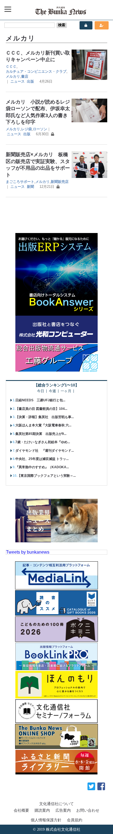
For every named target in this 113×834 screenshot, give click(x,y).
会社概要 (21, 810)
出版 (30, 81)
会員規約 (74, 820)
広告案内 (63, 810)
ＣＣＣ (11, 66)
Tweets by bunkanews (27, 552)
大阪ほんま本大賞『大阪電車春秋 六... (43, 425)
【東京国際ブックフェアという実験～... (46, 476)
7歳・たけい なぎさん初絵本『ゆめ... (42, 442)
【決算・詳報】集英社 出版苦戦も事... (44, 417)
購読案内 (42, 810)
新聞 (30, 187)
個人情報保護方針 (46, 820)
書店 (24, 76)
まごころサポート (20, 182)
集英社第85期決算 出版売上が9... (40, 434)
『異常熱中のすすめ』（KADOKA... (42, 467)
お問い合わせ (87, 810)
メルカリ (13, 76)
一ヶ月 (66, 391)
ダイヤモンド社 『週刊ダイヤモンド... (44, 451)
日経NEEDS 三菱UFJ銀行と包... (40, 400)
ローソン (40, 129)
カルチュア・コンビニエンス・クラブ (36, 71)
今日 (40, 391)
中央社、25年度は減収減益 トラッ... (42, 459)
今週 (52, 391)
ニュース (17, 81)
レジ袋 (26, 129)
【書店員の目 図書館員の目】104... (41, 409)
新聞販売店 (60, 182)
